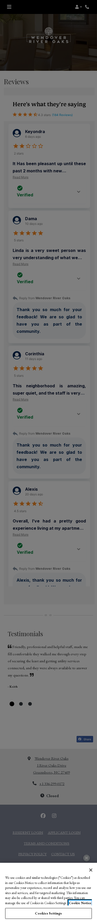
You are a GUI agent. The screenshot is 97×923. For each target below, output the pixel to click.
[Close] (90, 870)
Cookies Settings (48, 913)
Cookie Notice (80, 903)
